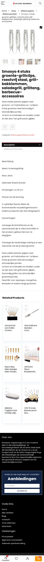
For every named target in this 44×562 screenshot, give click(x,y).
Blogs (4, 516)
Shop (13, 11)
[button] (41, 27)
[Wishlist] (16, 558)
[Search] (40, 3)
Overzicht (6, 519)
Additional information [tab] (13, 149)
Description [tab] (9, 145)
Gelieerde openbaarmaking (13, 543)
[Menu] (3, 3)
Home (4, 11)
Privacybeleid (7, 536)
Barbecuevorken (10, 14)
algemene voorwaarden (12, 540)
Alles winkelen (7, 513)
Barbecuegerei (27, 11)
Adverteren (6, 526)
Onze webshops (8, 523)
